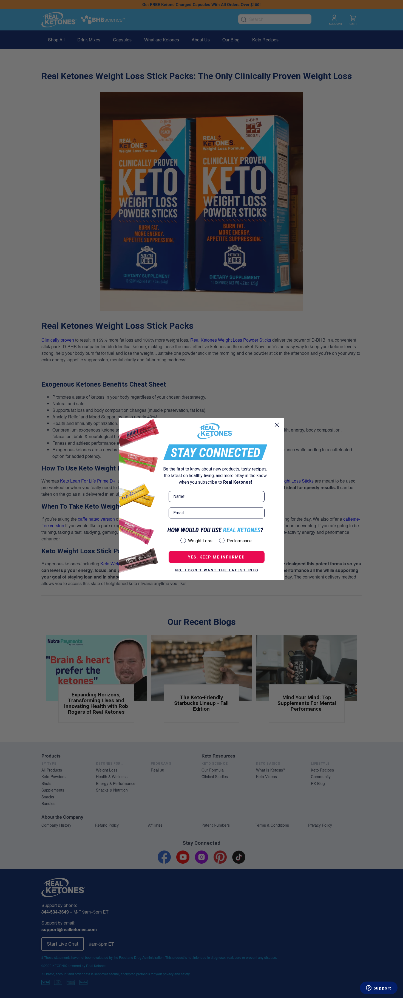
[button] (216, 570)
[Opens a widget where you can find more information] (379, 988)
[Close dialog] (277, 425)
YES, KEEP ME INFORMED (216, 557)
